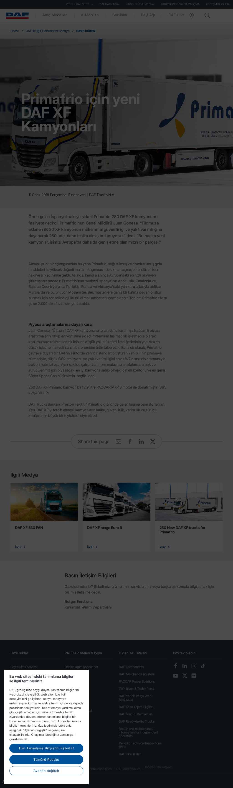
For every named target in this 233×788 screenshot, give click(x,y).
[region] (46, 727)
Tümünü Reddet (46, 759)
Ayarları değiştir (46, 771)
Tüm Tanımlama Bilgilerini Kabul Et (46, 748)
